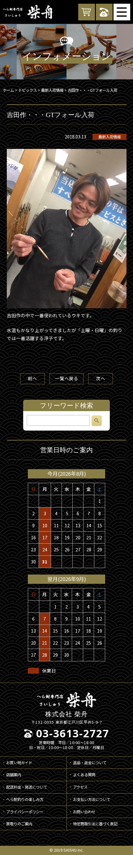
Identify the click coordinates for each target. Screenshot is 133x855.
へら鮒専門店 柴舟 (27, 12)
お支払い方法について (91, 799)
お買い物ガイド (19, 762)
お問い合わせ (84, 812)
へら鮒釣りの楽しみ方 (24, 799)
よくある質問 (84, 774)
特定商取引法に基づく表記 (95, 824)
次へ (100, 378)
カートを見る (86, 12)
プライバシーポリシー (24, 812)
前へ (32, 378)
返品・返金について (89, 762)
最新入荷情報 (109, 137)
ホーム (8, 90)
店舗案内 (13, 774)
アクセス (80, 787)
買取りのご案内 (19, 824)
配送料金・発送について (26, 787)
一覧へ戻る (66, 378)
